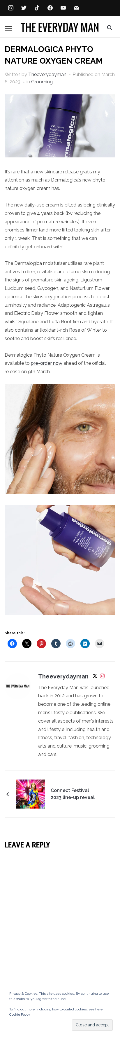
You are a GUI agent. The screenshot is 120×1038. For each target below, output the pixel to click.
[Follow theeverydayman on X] (95, 677)
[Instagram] (102, 677)
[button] (8, 29)
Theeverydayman (47, 74)
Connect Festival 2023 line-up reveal (73, 794)
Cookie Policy (19, 1014)
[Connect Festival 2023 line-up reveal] (31, 793)
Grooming (42, 82)
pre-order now (46, 363)
